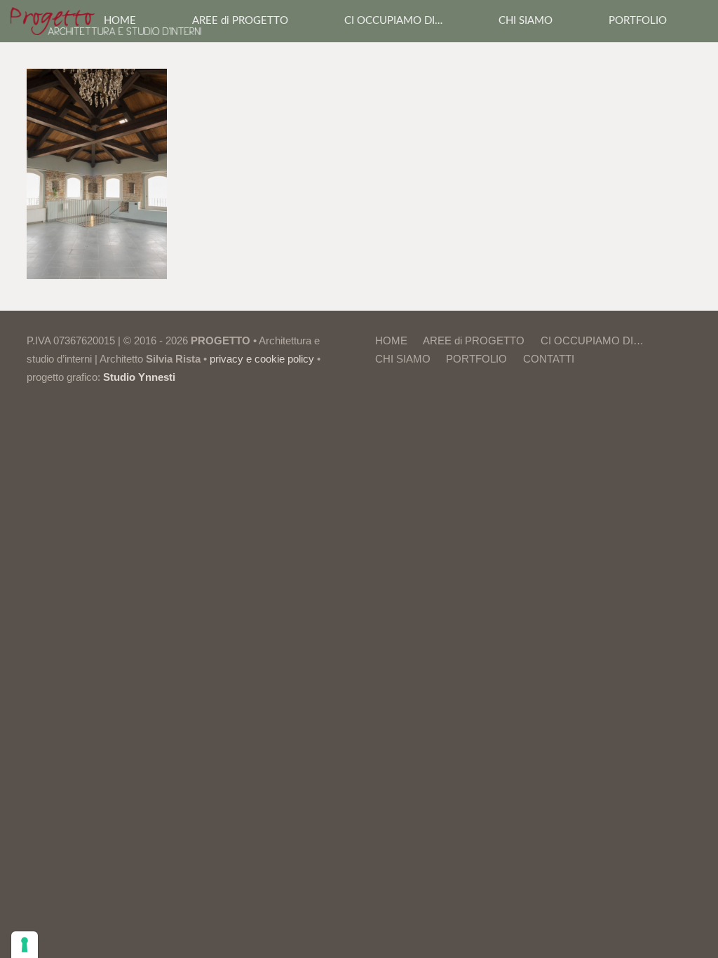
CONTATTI (548, 359)
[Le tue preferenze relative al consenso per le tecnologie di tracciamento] (24, 944)
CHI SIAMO (403, 359)
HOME (391, 340)
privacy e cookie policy (262, 359)
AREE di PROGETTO (473, 340)
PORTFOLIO (476, 359)
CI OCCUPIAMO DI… (592, 340)
